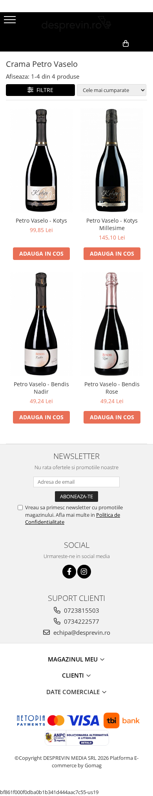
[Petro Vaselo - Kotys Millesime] (111, 160)
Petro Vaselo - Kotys (41, 220)
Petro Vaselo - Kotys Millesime (112, 224)
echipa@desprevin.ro (81, 632)
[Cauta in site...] (144, 56)
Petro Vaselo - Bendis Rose (112, 387)
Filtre (43, 90)
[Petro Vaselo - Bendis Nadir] (41, 324)
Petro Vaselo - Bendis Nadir (41, 387)
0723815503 (80, 610)
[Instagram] (84, 572)
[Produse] (11, 22)
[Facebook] (69, 572)
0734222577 (80, 621)
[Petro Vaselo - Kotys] (41, 160)
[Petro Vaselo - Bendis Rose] (111, 324)
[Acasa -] (76, 24)
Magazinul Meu (73, 659)
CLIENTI (74, 675)
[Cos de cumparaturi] (108, 56)
